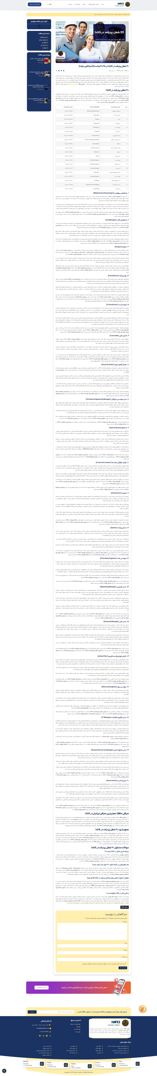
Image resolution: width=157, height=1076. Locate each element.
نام (126, 943)
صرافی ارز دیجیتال (73, 84)
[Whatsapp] (50, 1035)
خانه (128, 14)
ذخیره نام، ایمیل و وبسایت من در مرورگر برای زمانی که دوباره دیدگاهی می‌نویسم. (104, 964)
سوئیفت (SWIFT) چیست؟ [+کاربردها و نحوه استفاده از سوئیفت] (36, 86)
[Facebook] (40, 1035)
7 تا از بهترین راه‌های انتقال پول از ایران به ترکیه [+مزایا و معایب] (36, 99)
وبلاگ (124, 14)
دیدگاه (125, 922)
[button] (64, 71)
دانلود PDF (124, 907)
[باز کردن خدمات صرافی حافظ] (88, 4)
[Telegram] (46, 1035)
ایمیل (125, 950)
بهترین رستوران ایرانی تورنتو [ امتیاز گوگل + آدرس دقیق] (36, 72)
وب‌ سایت (124, 957)
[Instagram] (43, 1035)
